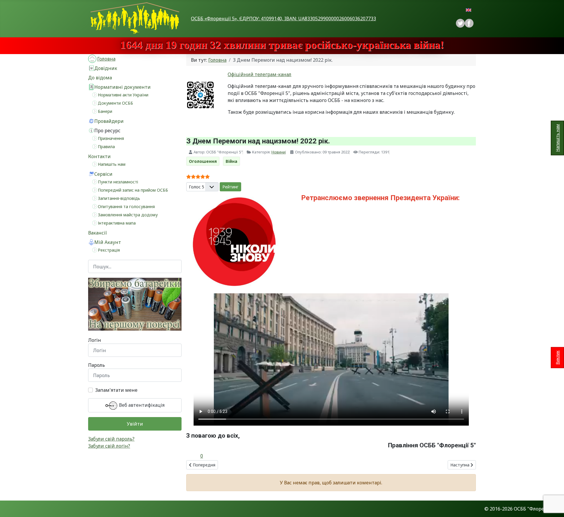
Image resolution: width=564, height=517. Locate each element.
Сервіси (103, 174)
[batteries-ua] (135, 304)
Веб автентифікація (141, 405)
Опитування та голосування (126, 206)
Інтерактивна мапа (117, 223)
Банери (105, 111)
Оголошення (203, 161)
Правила (106, 146)
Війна (231, 161)
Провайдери (109, 121)
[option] (469, 23)
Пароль (96, 365)
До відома (100, 77)
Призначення (111, 138)
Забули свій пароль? (111, 439)
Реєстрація (109, 250)
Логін (94, 340)
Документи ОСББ (115, 103)
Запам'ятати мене (116, 390)
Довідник (105, 68)
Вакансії (97, 233)
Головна (106, 59)
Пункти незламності (118, 182)
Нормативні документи (122, 87)
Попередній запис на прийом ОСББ (133, 190)
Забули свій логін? (109, 446)
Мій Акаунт (107, 242)
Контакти (99, 156)
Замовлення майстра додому (128, 214)
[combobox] (135, 266)
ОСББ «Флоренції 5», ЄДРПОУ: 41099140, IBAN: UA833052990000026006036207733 (283, 18)
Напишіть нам (557, 138)
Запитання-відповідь (119, 198)
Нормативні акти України (123, 95)
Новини (278, 152)
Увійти (135, 424)
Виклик (557, 358)
